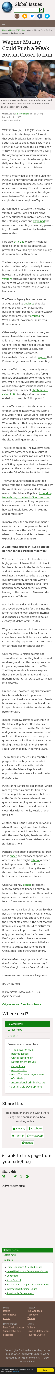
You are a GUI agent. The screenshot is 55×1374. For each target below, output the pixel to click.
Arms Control (19, 1070)
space (13, 856)
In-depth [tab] (13, 1035)
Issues (6, 1310)
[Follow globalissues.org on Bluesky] (32, 16)
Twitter (19, 1135)
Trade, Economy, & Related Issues (24, 1267)
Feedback (8, 1334)
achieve (35, 860)
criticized (19, 241)
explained (39, 221)
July (23, 30)
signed (27, 884)
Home (4, 30)
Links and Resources (39, 1331)
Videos (31, 1327)
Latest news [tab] (15, 1029)
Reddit (29, 1142)
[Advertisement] (27, 1215)
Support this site (12, 1331)
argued (42, 357)
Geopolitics (18, 1066)
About (6, 1318)
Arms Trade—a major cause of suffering (27, 1284)
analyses (29, 303)
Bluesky (20, 1128)
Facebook (36, 1128)
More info (16, 1371)
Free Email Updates (13, 1327)
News (11, 30)
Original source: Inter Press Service (21, 1004)
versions (7, 278)
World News (9, 1314)
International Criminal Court (28, 1082)
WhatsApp (36, 1135)
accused (35, 316)
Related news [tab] (16, 1024)
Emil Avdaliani (22, 113)
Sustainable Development (26, 1086)
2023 (18, 30)
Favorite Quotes (36, 1334)
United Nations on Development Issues (27, 1271)
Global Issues (28, 4)
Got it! (45, 1370)
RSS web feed (35, 1310)
